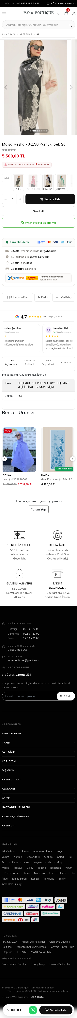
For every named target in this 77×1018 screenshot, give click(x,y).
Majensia (39, 879)
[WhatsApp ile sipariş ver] (33, 1010)
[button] (6, 87)
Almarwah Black (42, 857)
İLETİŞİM (21, 957)
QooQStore (33, 862)
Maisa (5, 873)
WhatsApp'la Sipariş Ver (40, 223)
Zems (15, 868)
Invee (26, 868)
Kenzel (35, 884)
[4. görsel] (39, 130)
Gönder (68, 701)
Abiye (6, 803)
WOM (68, 873)
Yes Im (62, 884)
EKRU (18, 189)
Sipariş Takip (38, 970)
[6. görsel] (44, 130)
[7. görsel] (46, 130)
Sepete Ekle (52, 199)
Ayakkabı (8, 794)
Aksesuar (9, 831)
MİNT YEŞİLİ (61, 189)
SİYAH (30, 387)
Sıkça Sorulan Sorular (14, 970)
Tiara (27, 879)
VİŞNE (50, 387)
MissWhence (9, 857)
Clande (48, 862)
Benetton (55, 873)
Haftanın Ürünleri (16, 813)
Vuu (50, 868)
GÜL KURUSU (40, 383)
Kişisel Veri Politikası (33, 947)
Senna (25, 857)
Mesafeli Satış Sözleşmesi (31, 952)
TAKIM (6, 748)
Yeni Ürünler (11, 739)
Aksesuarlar (12, 785)
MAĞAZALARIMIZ (41, 957)
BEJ (20, 383)
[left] (4, 461)
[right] (72, 461)
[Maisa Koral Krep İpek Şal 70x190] (57, 449)
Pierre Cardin (12, 879)
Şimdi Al (38, 211)
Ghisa (60, 862)
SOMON (41, 387)
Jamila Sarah (19, 884)
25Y (20, 395)
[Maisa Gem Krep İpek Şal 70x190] (19, 449)
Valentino (48, 884)
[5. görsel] (41, 130)
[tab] (11, 362)
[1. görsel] (30, 130)
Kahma (18, 862)
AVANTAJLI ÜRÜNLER (16, 822)
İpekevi (18, 873)
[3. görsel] (37, 130)
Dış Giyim (8, 776)
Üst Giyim (9, 767)
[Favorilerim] (58, 13)
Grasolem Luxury (12, 889)
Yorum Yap (38, 515)
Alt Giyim (8, 757)
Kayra (60, 857)
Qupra (5, 862)
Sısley (29, 873)
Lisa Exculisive (57, 879)
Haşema (38, 868)
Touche (42, 873)
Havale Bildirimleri (60, 970)
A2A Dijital (37, 1002)
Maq (59, 868)
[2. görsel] (34, 130)
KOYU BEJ (48, 189)
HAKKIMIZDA (9, 947)
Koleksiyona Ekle (18, 297)
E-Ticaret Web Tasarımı (15, 1002)
